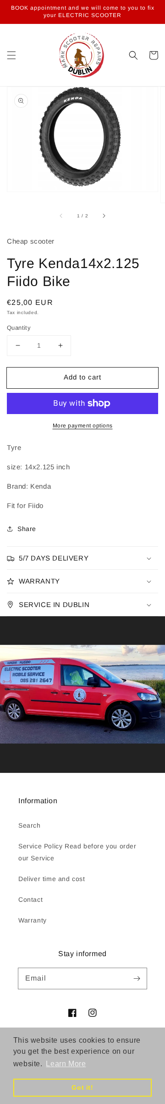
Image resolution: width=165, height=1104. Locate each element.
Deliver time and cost (51, 878)
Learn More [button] (66, 1064)
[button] (11, 55)
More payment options (83, 425)
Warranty (32, 920)
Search (29, 825)
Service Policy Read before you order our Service (77, 851)
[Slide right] (104, 215)
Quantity (19, 327)
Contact (30, 899)
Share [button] (26, 528)
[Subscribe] (136, 978)
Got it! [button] (82, 1087)
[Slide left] (61, 215)
